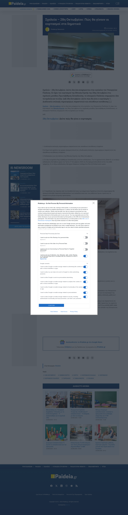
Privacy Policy (74, 311)
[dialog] (64, 257)
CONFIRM (51, 305)
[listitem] (64, 233)
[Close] (94, 203)
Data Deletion (54, 311)
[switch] (85, 237)
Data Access (64, 311)
